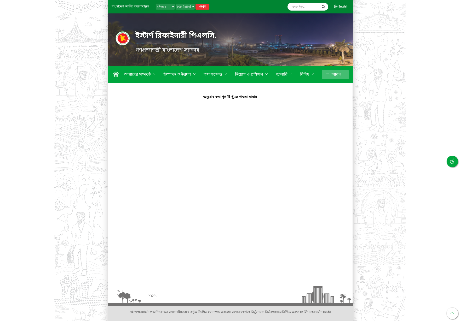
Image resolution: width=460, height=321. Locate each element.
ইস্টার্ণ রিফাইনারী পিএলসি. (176, 36)
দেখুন (202, 7)
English (343, 7)
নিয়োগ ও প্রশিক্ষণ (249, 74)
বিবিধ (305, 74)
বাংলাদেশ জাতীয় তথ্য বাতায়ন (130, 7)
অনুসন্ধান (323, 7)
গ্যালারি (282, 74)
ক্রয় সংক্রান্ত (213, 74)
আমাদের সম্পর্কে (138, 74)
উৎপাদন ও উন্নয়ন (177, 74)
